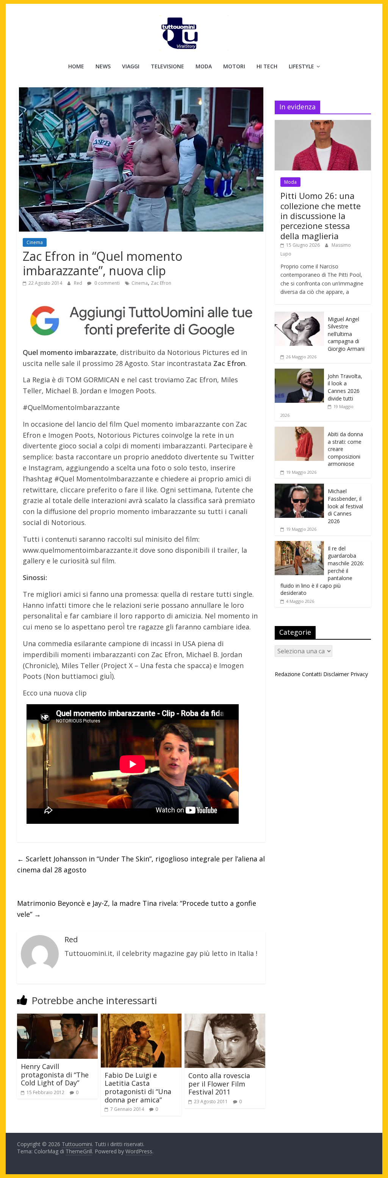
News (103, 66)
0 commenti (106, 283)
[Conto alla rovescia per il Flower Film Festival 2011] (225, 1018)
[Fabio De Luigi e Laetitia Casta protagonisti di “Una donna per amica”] (141, 1018)
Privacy (359, 674)
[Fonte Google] (141, 321)
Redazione (287, 674)
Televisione (167, 66)
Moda (204, 66)
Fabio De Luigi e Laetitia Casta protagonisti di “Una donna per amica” (138, 1087)
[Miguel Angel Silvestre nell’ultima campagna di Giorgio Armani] (299, 315)
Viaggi (130, 66)
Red (78, 283)
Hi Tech (267, 66)
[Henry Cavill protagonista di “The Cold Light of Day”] (57, 1018)
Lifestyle (301, 66)
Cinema (35, 242)
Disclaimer (336, 674)
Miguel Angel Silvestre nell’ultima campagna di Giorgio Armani (346, 333)
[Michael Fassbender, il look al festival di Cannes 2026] (299, 487)
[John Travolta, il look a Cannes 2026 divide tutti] (299, 372)
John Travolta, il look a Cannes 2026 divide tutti (345, 387)
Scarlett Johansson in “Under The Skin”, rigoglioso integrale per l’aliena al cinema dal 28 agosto (141, 864)
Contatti (312, 674)
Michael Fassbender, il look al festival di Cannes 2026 (345, 505)
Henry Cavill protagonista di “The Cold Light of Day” (55, 1074)
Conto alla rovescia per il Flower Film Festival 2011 (219, 1083)
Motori (234, 66)
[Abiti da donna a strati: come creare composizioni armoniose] (299, 430)
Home (76, 66)
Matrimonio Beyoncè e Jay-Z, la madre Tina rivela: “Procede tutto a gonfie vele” (136, 909)
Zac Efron (161, 283)
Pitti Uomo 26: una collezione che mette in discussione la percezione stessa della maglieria (320, 215)
